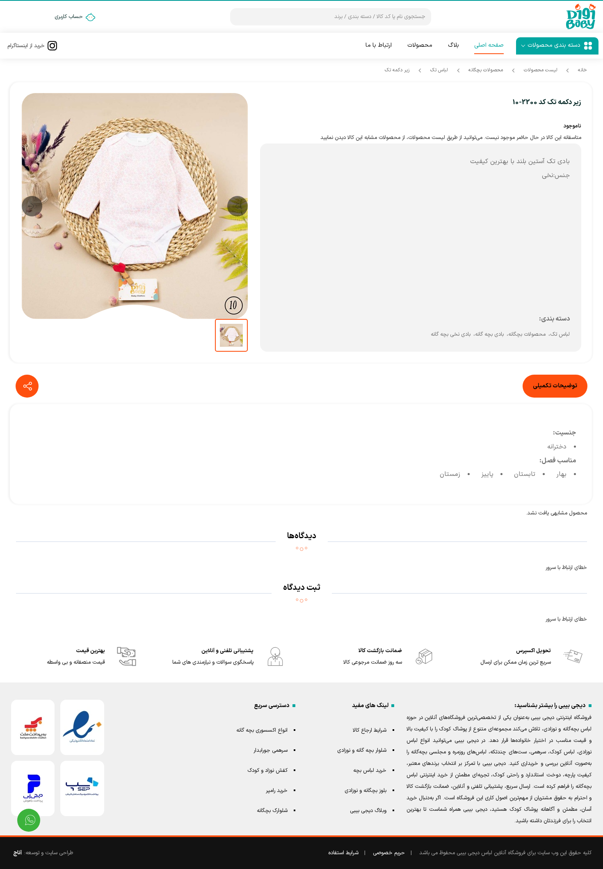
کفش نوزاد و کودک (267, 771)
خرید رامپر (277, 791)
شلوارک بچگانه (272, 811)
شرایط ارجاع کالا (369, 730)
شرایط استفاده (343, 853)
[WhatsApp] (28, 820)
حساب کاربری (69, 17)
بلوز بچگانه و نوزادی (365, 791)
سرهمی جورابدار (271, 750)
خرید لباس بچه (369, 771)
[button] (237, 206)
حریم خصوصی (389, 853)
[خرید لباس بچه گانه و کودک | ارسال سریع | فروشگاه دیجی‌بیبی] (581, 17)
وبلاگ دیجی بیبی (368, 811)
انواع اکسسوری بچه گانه (262, 730)
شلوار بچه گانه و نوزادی (361, 750)
